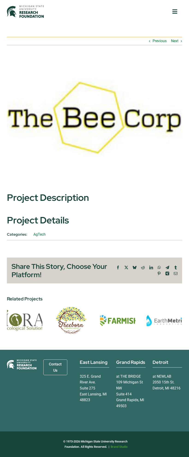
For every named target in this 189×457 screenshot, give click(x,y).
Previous (160, 41)
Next (174, 41)
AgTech (39, 234)
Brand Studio (119, 446)
